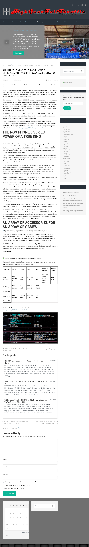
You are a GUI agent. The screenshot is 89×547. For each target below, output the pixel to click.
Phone (26, 348)
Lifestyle (65, 148)
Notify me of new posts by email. (14, 489)
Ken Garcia (18, 80)
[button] (6, 42)
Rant (65, 163)
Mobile (16, 64)
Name (5, 459)
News (65, 160)
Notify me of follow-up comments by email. (17, 485)
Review (66, 177)
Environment (66, 139)
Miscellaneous (66, 158)
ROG (4, 350)
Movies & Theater (68, 134)
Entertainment (66, 131)
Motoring (66, 156)
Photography (67, 172)
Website (5, 474)
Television (66, 138)
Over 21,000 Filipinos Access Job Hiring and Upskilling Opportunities (73, 211)
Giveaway (66, 144)
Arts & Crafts (67, 149)
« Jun (6, 535)
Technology (10, 64)
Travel (64, 175)
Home (4, 64)
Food (65, 153)
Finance (65, 141)
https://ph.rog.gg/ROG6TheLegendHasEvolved (31, 128)
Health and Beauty (68, 155)
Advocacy (65, 126)
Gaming (22, 348)
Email (5, 467)
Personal (66, 161)
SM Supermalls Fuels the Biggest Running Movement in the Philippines (72, 199)
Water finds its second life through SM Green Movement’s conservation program (73, 205)
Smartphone (8, 350)
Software (66, 173)
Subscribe (67, 108)
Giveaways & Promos (68, 143)
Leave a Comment (53, 80)
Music (65, 136)
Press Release (66, 165)
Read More (18, 53)
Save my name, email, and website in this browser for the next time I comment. (29, 482)
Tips (65, 178)
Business (65, 127)
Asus (18, 348)
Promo (66, 146)
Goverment (67, 129)
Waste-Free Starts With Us (25, 30)
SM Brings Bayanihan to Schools (71, 192)
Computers (67, 168)
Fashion (66, 151)
